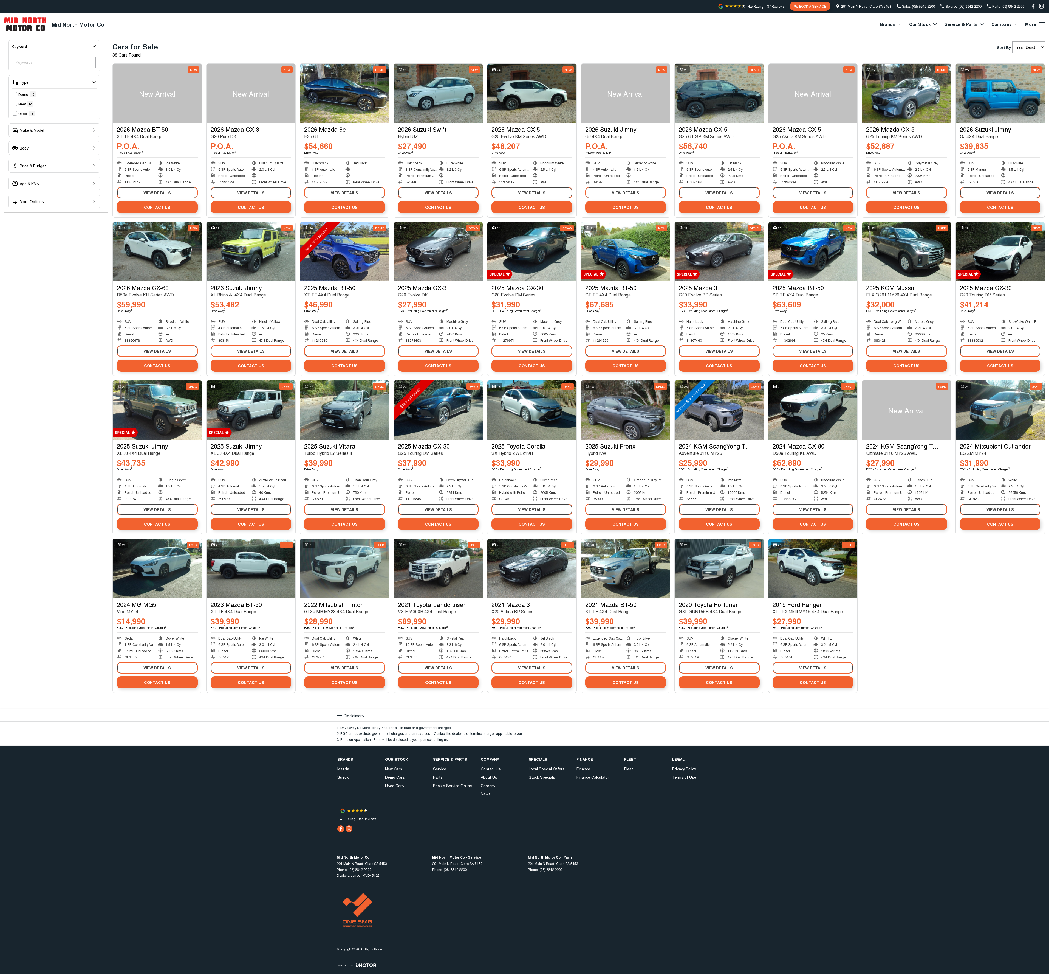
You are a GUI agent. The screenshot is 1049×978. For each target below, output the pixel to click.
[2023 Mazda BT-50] (251, 568)
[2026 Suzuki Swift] (438, 93)
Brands (887, 24)
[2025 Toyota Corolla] (531, 410)
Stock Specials (542, 777)
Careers (488, 785)
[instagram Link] (1041, 6)
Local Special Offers (547, 769)
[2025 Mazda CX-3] (438, 251)
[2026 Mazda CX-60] (157, 251)
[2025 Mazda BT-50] (344, 251)
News (486, 794)
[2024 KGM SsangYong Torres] (719, 410)
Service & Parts (961, 24)
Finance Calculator (592, 777)
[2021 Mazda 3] (531, 568)
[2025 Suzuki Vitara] (344, 410)
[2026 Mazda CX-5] (531, 93)
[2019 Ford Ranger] (813, 568)
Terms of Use (684, 777)
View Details (157, 192)
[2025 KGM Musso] (906, 251)
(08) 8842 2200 (359, 869)
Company (1001, 24)
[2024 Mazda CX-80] (813, 410)
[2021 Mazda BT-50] (625, 568)
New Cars (393, 769)
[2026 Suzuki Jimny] (625, 93)
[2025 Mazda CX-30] (531, 251)
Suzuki (343, 777)
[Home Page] (25, 24)
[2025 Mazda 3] (719, 251)
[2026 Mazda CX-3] (251, 93)
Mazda (343, 769)
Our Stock (920, 24)
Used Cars (394, 785)
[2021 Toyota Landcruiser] (438, 568)
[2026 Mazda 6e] (344, 93)
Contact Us (157, 207)
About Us (489, 777)
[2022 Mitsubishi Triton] (344, 568)
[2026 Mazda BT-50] (157, 93)
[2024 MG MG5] (157, 568)
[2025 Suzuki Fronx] (625, 410)
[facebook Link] (1033, 6)
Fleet (628, 769)
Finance (583, 769)
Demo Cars (395, 777)
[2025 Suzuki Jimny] (157, 410)
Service (439, 769)
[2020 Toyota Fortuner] (719, 568)
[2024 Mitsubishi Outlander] (1000, 410)
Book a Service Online (452, 785)
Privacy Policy (684, 769)
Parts (438, 777)
